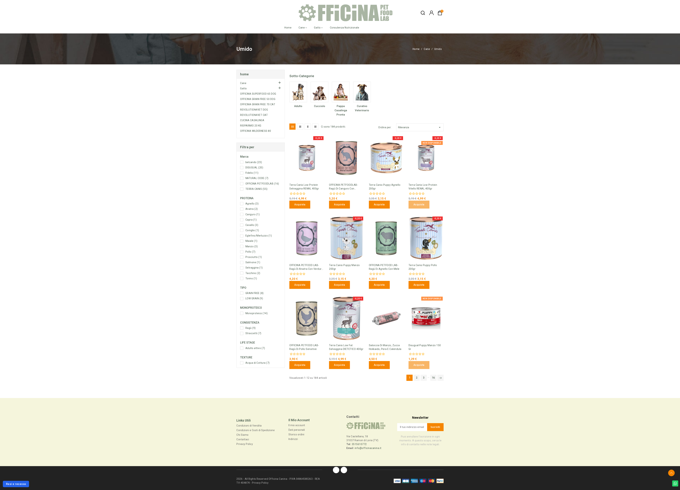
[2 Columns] (308, 126)
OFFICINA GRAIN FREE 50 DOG (257, 99)
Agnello (252, 203)
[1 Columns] (315, 126)
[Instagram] (344, 470)
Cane (243, 83)
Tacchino (252, 273)
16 (433, 377)
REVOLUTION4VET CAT (254, 115)
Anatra (251, 208)
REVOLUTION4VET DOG (254, 109)
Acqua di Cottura (257, 362)
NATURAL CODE (256, 178)
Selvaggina (254, 267)
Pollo (250, 251)
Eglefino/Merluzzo (258, 235)
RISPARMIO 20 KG (250, 125)
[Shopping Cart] (440, 13)
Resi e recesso (16, 484)
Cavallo (251, 225)
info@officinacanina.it (368, 448)
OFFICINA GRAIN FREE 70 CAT (257, 104)
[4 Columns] (292, 126)
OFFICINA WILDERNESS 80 (255, 130)
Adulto (298, 106)
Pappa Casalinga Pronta (341, 110)
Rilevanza (420, 127)
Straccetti (253, 333)
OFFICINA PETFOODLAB (262, 183)
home (244, 74)
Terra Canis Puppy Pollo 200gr (423, 267)
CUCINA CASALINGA (252, 120)
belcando (253, 162)
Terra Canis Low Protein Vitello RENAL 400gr (423, 186)
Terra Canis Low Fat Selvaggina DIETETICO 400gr (346, 347)
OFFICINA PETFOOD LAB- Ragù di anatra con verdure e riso (306, 267)
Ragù (250, 328)
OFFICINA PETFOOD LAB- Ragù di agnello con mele (384, 267)
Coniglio (252, 230)
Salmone (252, 262)
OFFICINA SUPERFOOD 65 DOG (258, 93)
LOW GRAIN (254, 298)
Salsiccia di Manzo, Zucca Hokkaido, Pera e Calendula (385, 347)
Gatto (243, 88)
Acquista (299, 204)
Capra (251, 219)
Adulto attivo (255, 348)
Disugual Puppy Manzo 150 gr (425, 347)
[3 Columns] (300, 126)
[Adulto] (298, 92)
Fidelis (252, 172)
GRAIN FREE (254, 293)
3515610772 (359, 444)
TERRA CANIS (256, 189)
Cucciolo (319, 106)
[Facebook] (336, 470)
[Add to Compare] (291, 147)
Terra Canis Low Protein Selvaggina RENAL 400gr (304, 186)
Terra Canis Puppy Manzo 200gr (344, 267)
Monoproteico (256, 313)
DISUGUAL (254, 167)
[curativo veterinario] (362, 92)
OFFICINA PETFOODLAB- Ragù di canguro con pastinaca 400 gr (343, 187)
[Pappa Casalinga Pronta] (341, 92)
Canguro (252, 214)
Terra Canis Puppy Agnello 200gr (385, 186)
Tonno (251, 278)
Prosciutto (253, 257)
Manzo (251, 246)
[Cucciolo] (319, 92)
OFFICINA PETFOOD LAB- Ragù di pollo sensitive (304, 347)
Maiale (251, 241)
